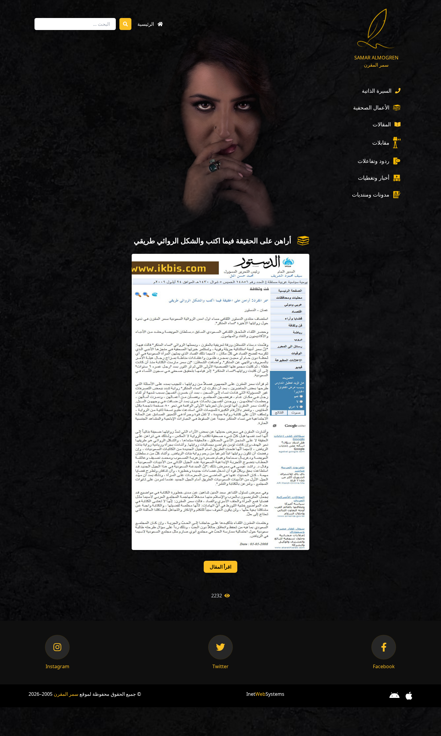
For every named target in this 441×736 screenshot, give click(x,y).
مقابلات (380, 142)
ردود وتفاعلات (373, 160)
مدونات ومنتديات (370, 194)
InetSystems (265, 694)
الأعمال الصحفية (371, 107)
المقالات (382, 124)
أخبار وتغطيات (373, 177)
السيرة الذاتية (377, 90)
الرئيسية (145, 24)
